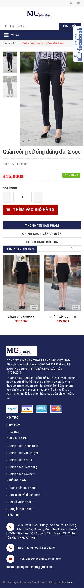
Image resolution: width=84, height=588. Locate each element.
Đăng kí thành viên (20, 509)
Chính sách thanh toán (23, 446)
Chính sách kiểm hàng (23, 467)
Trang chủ (10, 43)
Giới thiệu (15, 432)
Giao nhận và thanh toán (24, 494)
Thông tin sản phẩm (42, 225)
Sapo (69, 582)
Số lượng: (10, 188)
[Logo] (21, 351)
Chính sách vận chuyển (42, 233)
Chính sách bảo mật (22, 474)
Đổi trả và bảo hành (21, 501)
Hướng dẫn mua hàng (22, 487)
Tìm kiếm (14, 425)
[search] (32, 26)
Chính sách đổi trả (42, 242)
